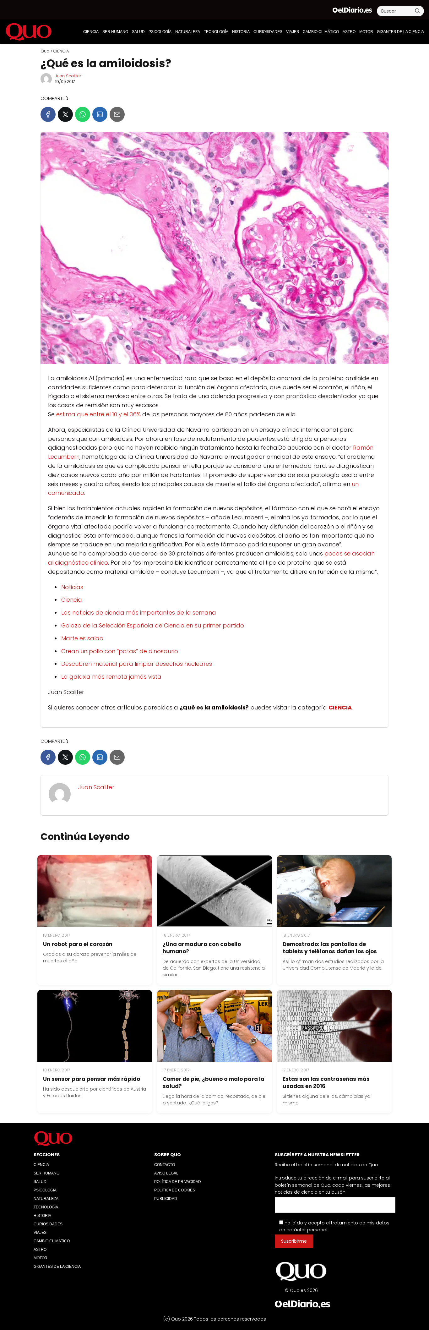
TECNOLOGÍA (216, 32)
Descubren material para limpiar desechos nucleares (136, 664)
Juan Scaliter (68, 76)
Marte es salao (82, 638)
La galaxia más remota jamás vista (111, 677)
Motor (366, 32)
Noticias (72, 587)
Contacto (164, 1165)
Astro (349, 32)
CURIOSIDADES (267, 32)
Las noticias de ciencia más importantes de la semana (138, 612)
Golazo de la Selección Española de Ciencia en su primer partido (152, 625)
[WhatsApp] (82, 114)
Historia (241, 32)
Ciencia (71, 600)
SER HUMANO (115, 32)
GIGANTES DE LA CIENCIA (400, 32)
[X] (65, 114)
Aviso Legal (166, 1173)
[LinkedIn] (99, 114)
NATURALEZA (187, 32)
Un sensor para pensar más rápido (91, 1079)
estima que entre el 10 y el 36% (98, 414)
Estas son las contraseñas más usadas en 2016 (326, 1082)
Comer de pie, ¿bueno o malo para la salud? (213, 1082)
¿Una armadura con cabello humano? (202, 947)
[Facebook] (48, 114)
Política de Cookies (174, 1190)
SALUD (138, 32)
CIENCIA (91, 32)
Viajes (292, 32)
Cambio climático (321, 32)
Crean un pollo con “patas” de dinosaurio (119, 651)
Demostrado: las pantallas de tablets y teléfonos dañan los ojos (330, 947)
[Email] (117, 114)
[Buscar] (417, 11)
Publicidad (165, 1198)
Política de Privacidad (177, 1181)
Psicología (160, 32)
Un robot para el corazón (77, 944)
